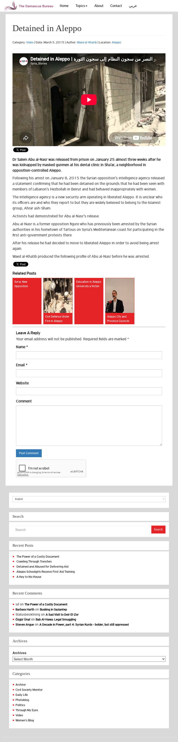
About (98, 6)
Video (30, 42)
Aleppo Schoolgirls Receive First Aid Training (45, 571)
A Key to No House (28, 576)
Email (22, 365)
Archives (19, 652)
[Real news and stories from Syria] (29, 6)
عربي (133, 6)
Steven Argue (25, 624)
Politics (20, 705)
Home (64, 6)
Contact (116, 6)
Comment (24, 401)
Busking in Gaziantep (53, 609)
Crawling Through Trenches (34, 561)
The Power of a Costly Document (37, 556)
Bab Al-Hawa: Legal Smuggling (56, 619)
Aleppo (116, 42)
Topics (80, 6)
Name (22, 347)
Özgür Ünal (23, 619)
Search (158, 529)
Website (22, 383)
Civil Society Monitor (29, 689)
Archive (21, 684)
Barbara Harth (25, 609)
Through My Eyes (27, 710)
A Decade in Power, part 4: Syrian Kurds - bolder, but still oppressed (84, 624)
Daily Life (22, 695)
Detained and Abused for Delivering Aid (42, 566)
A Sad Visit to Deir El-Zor (62, 614)
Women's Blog (25, 720)
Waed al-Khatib (87, 42)
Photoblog (22, 700)
